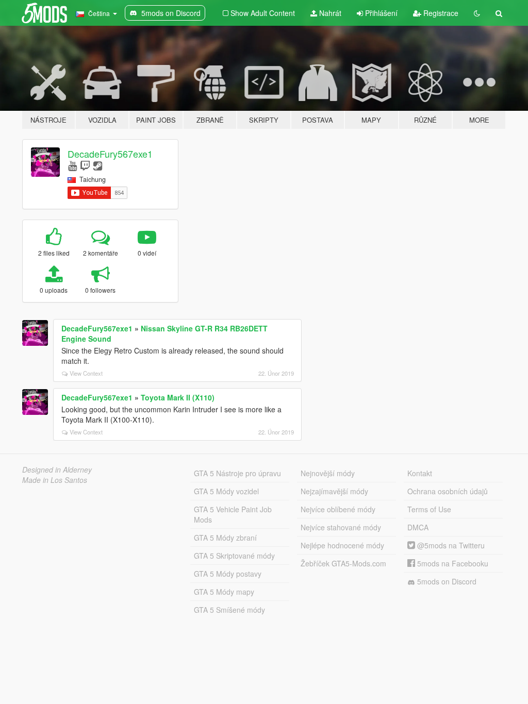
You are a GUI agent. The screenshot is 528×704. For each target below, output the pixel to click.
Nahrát (329, 13)
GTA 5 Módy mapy (224, 591)
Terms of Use (429, 509)
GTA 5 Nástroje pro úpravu (237, 473)
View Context (86, 373)
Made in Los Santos (54, 480)
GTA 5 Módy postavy (227, 573)
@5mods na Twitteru (450, 545)
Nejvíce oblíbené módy (338, 509)
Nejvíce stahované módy (341, 527)
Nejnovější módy (328, 473)
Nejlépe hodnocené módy (342, 545)
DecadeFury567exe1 (110, 153)
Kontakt (419, 473)
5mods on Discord (445, 581)
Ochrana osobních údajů (447, 491)
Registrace (439, 13)
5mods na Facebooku (451, 563)
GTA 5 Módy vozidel (226, 491)
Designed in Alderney (57, 469)
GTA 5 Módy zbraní (225, 537)
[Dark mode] (477, 13)
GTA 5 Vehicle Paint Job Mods (233, 514)
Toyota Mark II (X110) (177, 397)
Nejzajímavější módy (334, 491)
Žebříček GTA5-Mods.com (343, 563)
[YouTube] (72, 165)
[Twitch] (85, 165)
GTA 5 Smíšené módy (229, 610)
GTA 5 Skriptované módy (234, 555)
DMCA (417, 527)
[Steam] (98, 165)
